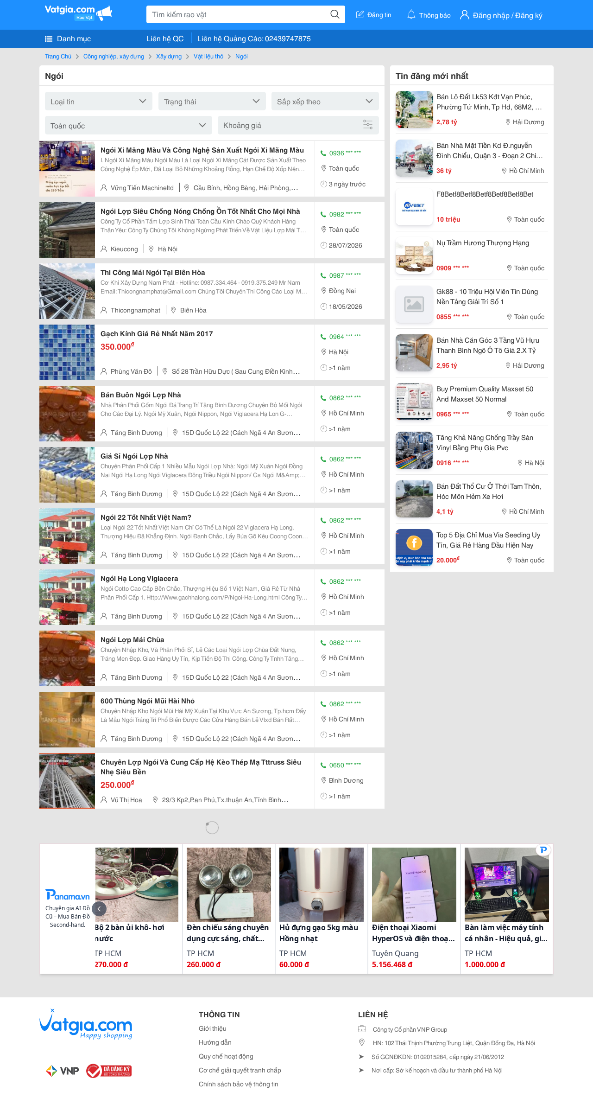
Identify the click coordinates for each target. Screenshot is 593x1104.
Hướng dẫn (215, 1042)
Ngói (241, 55)
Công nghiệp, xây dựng (113, 55)
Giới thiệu (213, 1028)
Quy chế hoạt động (226, 1055)
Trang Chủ (58, 55)
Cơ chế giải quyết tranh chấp (240, 1069)
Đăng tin (379, 14)
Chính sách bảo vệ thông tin (238, 1083)
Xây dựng (169, 55)
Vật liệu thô (208, 55)
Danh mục (73, 37)
